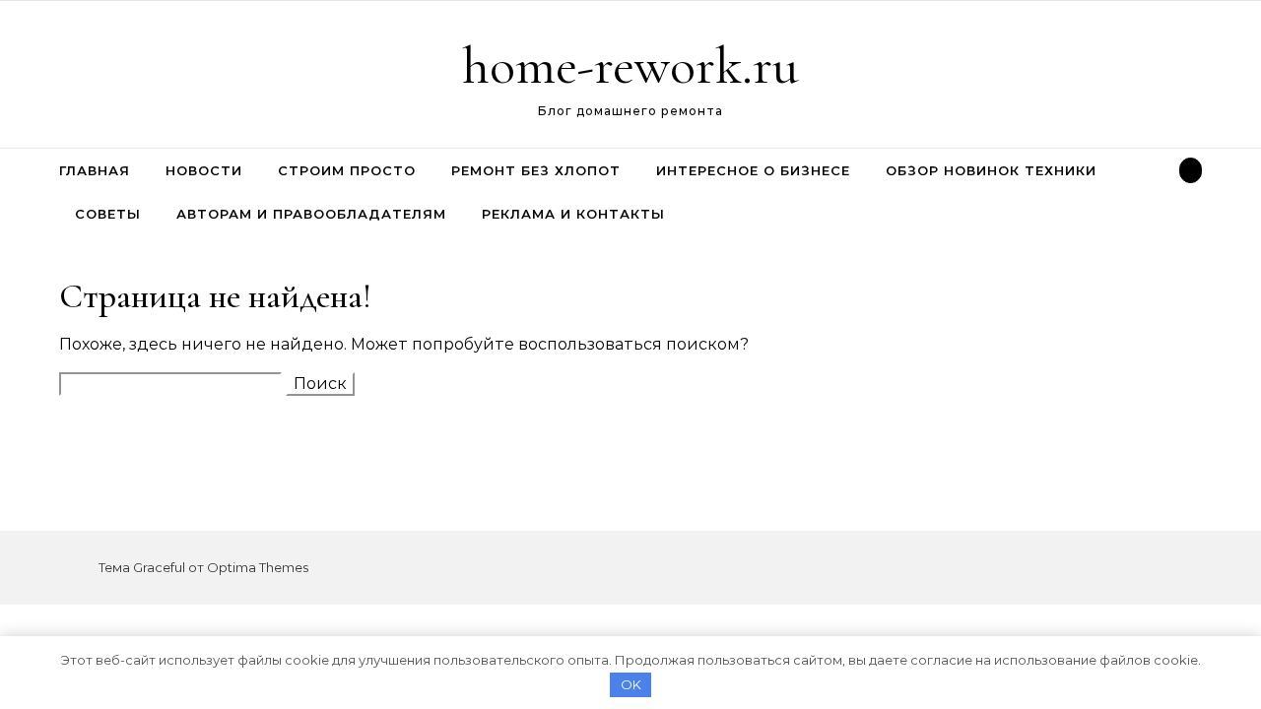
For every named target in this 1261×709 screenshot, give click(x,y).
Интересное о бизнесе (753, 170)
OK (631, 684)
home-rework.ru (630, 65)
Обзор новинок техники (991, 170)
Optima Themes (257, 567)
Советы (108, 214)
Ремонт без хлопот (536, 170)
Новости (204, 170)
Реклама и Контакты (573, 214)
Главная (94, 170)
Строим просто (347, 170)
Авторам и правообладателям (311, 214)
